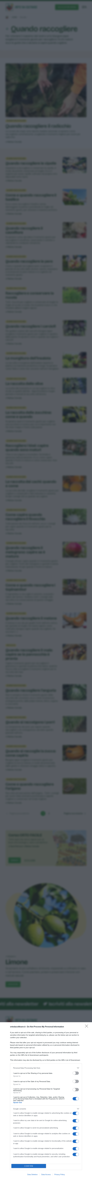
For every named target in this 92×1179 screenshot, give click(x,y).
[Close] (87, 1027)
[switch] (76, 1073)
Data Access (46, 1174)
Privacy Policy (59, 1174)
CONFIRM (28, 1166)
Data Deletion (32, 1174)
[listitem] (46, 1068)
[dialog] (46, 1100)
